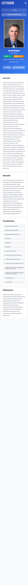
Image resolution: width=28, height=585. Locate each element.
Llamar (8, 67)
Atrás (15, 10)
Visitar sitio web (20, 67)
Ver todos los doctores (12, 14)
